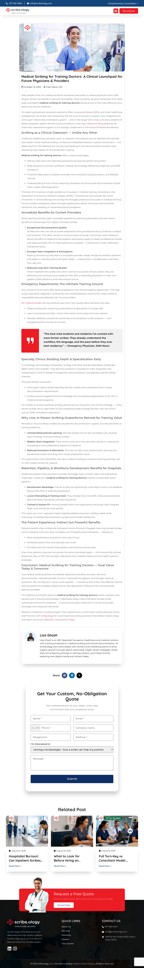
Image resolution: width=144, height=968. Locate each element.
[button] (115, 10)
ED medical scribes (31, 303)
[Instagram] (15, 948)
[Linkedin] (9, 948)
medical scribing (94, 123)
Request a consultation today (59, 619)
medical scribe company (84, 963)
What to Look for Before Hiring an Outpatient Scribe (67, 860)
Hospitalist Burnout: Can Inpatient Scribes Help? (25, 860)
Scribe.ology (47, 615)
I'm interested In (40, 744)
